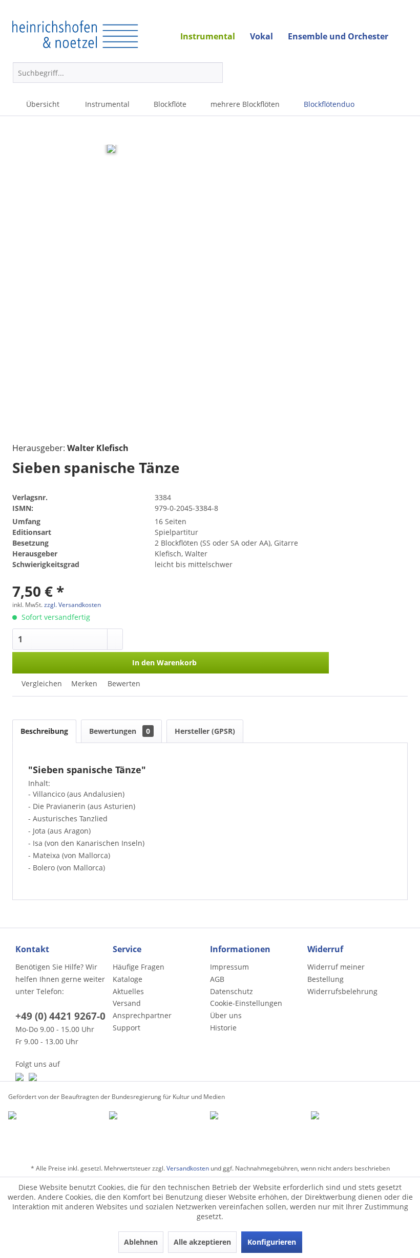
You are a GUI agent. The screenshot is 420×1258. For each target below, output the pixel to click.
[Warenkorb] (354, 72)
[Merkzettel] (403, 74)
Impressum (229, 967)
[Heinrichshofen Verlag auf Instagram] (33, 1077)
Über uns (226, 1015)
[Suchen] (213, 72)
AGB (217, 979)
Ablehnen (141, 1242)
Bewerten (123, 683)
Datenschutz (231, 991)
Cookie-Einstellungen (246, 1003)
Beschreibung (44, 731)
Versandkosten (187, 1168)
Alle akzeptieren (202, 1242)
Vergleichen (40, 683)
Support (126, 1027)
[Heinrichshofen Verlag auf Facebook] (19, 1077)
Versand (127, 1003)
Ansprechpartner (142, 1015)
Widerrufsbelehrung (342, 991)
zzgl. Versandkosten (72, 604)
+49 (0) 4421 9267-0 (60, 1016)
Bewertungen (119, 731)
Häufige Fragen (138, 967)
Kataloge (127, 979)
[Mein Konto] (379, 72)
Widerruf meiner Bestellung (336, 973)
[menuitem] (118, 72)
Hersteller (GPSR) (205, 731)
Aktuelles (128, 991)
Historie (223, 1027)
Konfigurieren (271, 1242)
